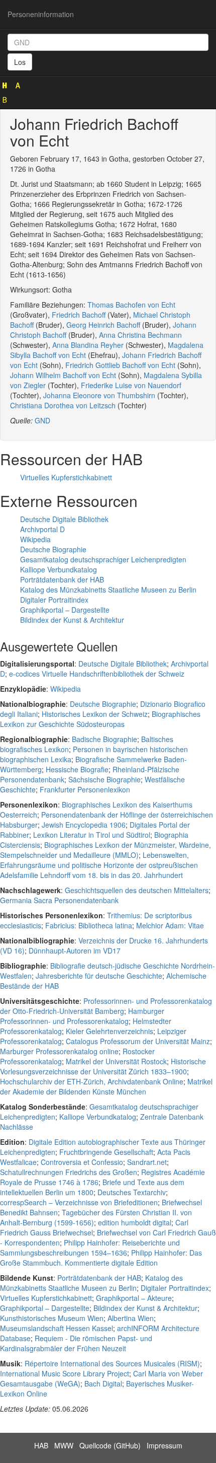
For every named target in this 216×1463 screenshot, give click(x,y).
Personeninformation (41, 14)
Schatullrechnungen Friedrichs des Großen (68, 1172)
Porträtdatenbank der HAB (62, 579)
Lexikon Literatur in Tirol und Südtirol (91, 835)
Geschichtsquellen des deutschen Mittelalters (136, 890)
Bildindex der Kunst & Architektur (72, 620)
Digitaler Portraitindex (54, 600)
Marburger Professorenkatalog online (59, 1051)
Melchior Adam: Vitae (170, 925)
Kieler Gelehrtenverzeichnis (109, 1031)
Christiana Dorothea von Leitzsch (63, 405)
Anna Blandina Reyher (88, 345)
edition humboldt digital (134, 1222)
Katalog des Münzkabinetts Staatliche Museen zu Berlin (108, 589)
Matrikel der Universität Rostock (116, 1061)
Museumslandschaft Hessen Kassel (56, 1328)
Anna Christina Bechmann (140, 335)
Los (20, 62)
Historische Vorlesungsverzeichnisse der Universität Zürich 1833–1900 (103, 1066)
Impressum (164, 1445)
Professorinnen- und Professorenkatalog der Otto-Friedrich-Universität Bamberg (106, 1006)
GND (42, 420)
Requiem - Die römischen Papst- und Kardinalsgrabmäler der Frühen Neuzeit (76, 1343)
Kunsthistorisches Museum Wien (51, 1318)
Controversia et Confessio (82, 1162)
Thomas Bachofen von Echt (131, 305)
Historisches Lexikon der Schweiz (95, 714)
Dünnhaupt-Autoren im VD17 (75, 950)
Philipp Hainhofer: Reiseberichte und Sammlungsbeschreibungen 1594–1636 (90, 1247)
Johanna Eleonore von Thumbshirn (99, 395)
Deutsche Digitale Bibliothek (64, 519)
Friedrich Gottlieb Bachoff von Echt (120, 365)
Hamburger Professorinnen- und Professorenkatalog (82, 1016)
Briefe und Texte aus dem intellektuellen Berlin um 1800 (92, 1187)
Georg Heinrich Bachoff (103, 325)
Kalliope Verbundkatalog (58, 569)
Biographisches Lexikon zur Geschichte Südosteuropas (100, 719)
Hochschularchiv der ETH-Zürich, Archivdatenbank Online (91, 1081)
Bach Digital (103, 1383)
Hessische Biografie (77, 769)
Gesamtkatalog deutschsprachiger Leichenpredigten (103, 559)
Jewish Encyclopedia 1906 (84, 825)
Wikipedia (35, 539)
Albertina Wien (130, 1318)
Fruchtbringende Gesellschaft (106, 1152)
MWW (63, 1445)
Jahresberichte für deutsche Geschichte (99, 976)
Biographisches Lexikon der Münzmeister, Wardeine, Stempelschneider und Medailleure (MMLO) (105, 850)
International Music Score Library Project (64, 1373)
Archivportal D (42, 529)
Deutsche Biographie (53, 549)
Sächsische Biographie (104, 779)
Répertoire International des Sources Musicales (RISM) (112, 1363)
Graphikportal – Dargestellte (65, 610)
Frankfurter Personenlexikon (85, 789)
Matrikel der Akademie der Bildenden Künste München (106, 1086)
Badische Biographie (104, 739)
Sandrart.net (147, 1162)
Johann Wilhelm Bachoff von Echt (63, 375)
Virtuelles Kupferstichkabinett (66, 477)
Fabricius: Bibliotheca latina (88, 925)
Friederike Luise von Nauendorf (131, 385)
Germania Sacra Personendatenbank (59, 900)
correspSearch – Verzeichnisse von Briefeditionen (79, 1202)
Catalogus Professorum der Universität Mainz (138, 1041)
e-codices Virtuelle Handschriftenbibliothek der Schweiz (96, 674)
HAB (41, 1445)
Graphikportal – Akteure (134, 1298)
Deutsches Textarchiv (131, 1192)
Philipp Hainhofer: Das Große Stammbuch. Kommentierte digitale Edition (101, 1258)
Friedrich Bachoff (78, 315)
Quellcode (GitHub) (110, 1445)
